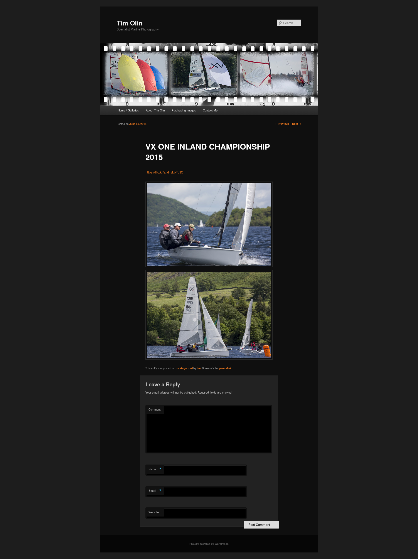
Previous (282, 124)
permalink (225, 368)
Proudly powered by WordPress (209, 544)
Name (154, 469)
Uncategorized (184, 368)
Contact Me (210, 110)
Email (154, 490)
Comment (154, 409)
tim (199, 368)
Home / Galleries (128, 110)
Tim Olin (129, 22)
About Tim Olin (155, 110)
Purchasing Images (184, 110)
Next (296, 124)
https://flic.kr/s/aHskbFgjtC (164, 172)
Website (153, 512)
